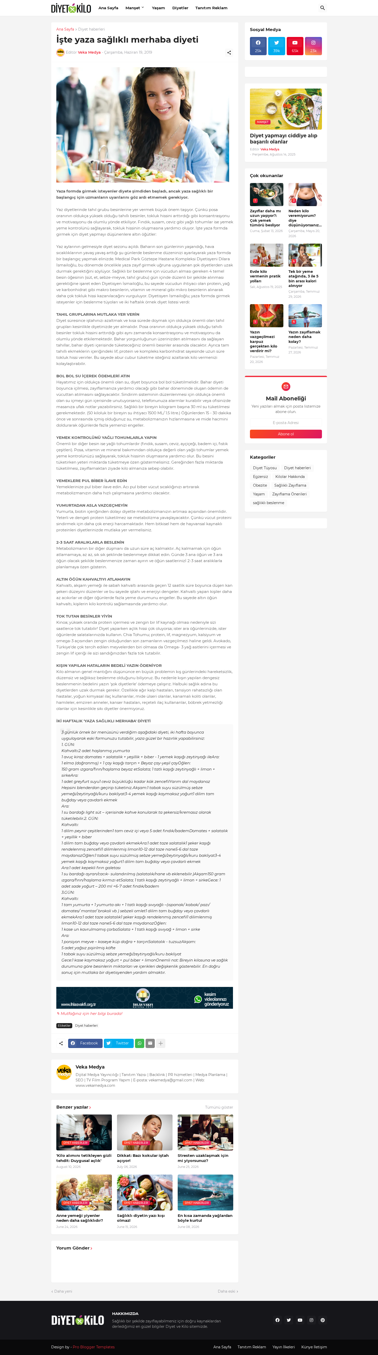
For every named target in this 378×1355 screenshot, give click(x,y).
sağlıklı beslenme (268, 503)
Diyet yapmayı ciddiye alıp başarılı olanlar (283, 139)
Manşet (132, 7)
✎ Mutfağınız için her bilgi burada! (89, 1013)
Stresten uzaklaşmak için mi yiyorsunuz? (203, 1158)
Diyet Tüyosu (265, 468)
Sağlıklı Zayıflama (290, 485)
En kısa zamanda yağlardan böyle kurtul (205, 1218)
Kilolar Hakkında (290, 476)
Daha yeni (63, 1291)
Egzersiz (260, 476)
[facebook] (277, 1320)
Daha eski (226, 1291)
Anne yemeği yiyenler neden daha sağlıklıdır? (79, 1218)
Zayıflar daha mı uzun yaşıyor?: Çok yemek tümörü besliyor (265, 218)
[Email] (150, 1043)
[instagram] (311, 1320)
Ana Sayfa (108, 7)
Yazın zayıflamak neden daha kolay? (304, 337)
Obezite (260, 485)
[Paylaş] (229, 53)
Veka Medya (90, 1067)
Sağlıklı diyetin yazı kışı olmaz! (141, 1218)
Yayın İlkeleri (284, 1347)
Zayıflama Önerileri (289, 494)
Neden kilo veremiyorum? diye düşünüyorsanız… (305, 218)
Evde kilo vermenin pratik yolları (265, 276)
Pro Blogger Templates (94, 1347)
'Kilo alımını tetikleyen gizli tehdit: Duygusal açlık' (84, 1158)
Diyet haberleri (91, 29)
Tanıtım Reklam (211, 7)
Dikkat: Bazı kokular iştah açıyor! (143, 1158)
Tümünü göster (219, 1107)
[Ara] (322, 8)
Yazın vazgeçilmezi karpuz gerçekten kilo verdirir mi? (263, 341)
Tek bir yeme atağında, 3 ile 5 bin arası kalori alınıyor (303, 278)
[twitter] (288, 1320)
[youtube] (300, 1320)
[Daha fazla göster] (160, 1043)
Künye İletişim (314, 1347)
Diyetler (180, 7)
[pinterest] (322, 1320)
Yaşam (158, 7)
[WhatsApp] (139, 1043)
